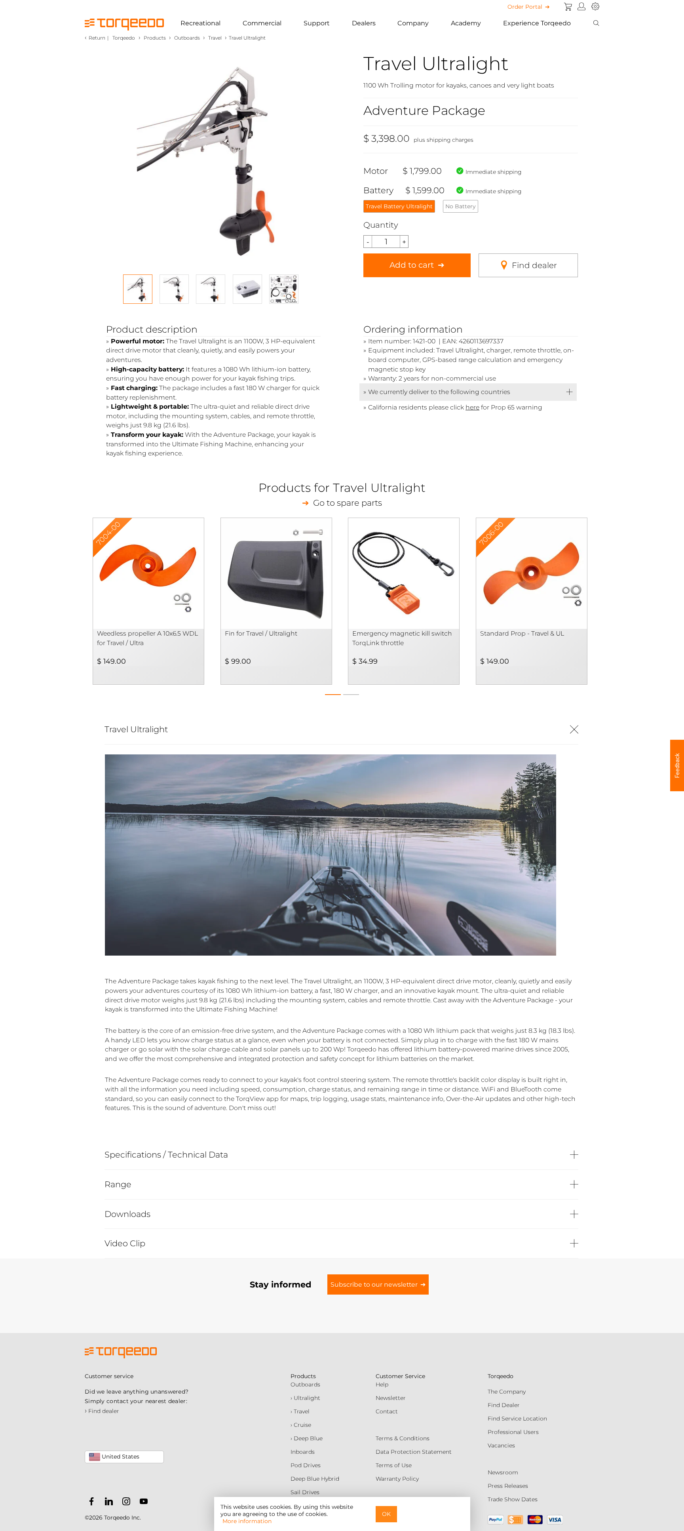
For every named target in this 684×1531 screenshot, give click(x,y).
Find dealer (534, 265)
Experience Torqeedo (537, 23)
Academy (466, 23)
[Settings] (595, 6)
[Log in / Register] (582, 6)
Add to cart (412, 265)
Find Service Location (517, 1418)
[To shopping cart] (568, 7)
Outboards (305, 1384)
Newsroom (503, 1472)
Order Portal (524, 6)
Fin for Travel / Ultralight (261, 633)
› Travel (300, 1411)
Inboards (303, 1451)
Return (97, 38)
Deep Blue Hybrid (315, 1478)
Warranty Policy (397, 1478)
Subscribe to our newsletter (374, 1284)
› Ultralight (305, 1398)
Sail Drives (305, 1492)
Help (382, 1384)
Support (317, 23)
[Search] (596, 23)
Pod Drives (306, 1465)
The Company (507, 1391)
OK (386, 1514)
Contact (387, 1411)
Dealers (364, 23)
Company (413, 23)
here (472, 407)
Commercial (262, 23)
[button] (333, 692)
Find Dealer (504, 1405)
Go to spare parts (347, 503)
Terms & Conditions (402, 1438)
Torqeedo (123, 38)
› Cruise (301, 1424)
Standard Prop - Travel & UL (522, 633)
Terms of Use (394, 1465)
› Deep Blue (307, 1438)
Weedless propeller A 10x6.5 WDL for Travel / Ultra (147, 638)
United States (119, 1456)
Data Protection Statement (414, 1451)
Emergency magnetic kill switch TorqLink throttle (402, 638)
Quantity (380, 225)
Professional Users (513, 1432)
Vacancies (501, 1445)
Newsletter (391, 1398)
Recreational (200, 23)
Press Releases (508, 1485)
